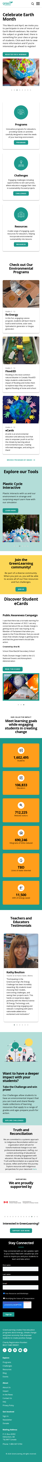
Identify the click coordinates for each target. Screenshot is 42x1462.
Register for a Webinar (15, 54)
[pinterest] (25, 1351)
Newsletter (7, 1420)
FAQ (4, 1402)
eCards (9, 430)
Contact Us (7, 1398)
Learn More (10, 510)
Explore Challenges (14, 1120)
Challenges (21, 193)
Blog (5, 1373)
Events (5, 1376)
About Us (7, 1387)
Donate (6, 1423)
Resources (21, 244)
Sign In (6, 1416)
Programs (21, 142)
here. (35, 1169)
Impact (5, 1391)
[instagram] (15, 1351)
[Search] (32, 3)
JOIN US (21, 589)
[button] (11, 90)
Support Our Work (21, 1231)
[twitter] (10, 1351)
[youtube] (20, 1351)
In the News (8, 1394)
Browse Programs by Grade (19, 460)
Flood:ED (10, 371)
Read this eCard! (12, 669)
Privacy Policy (8, 1405)
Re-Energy (11, 314)
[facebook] (5, 1351)
